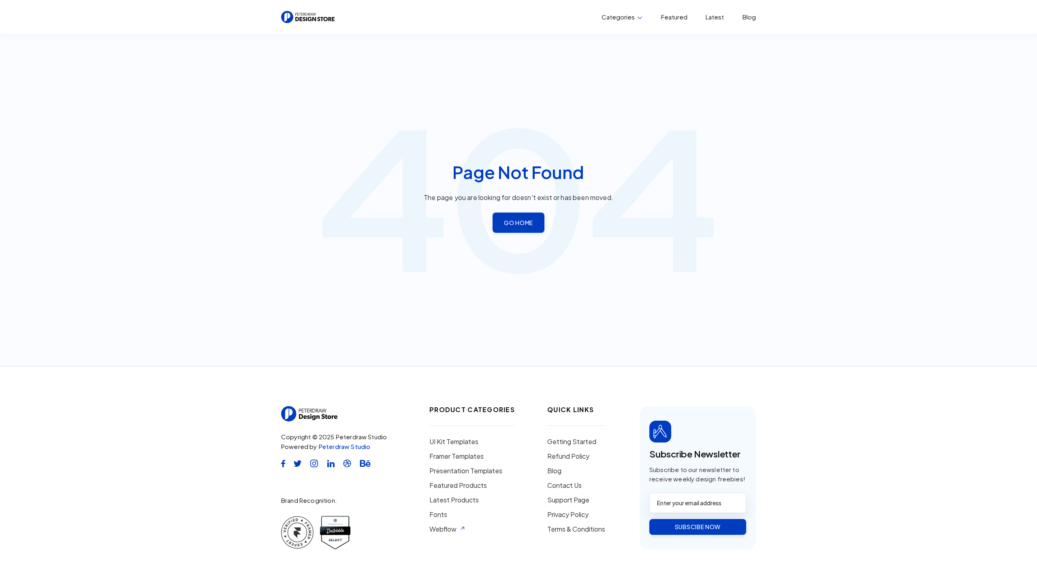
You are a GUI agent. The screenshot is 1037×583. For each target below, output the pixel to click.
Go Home (518, 222)
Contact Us (564, 485)
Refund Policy (568, 456)
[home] (308, 17)
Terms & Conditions (576, 529)
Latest (715, 17)
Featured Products (458, 485)
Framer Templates (456, 456)
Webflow (443, 529)
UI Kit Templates (453, 441)
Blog (749, 17)
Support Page (568, 500)
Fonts (438, 514)
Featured (674, 17)
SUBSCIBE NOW (698, 526)
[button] (622, 17)
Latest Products (454, 500)
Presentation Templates (465, 470)
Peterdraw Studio (344, 446)
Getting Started (571, 441)
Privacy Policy (568, 514)
